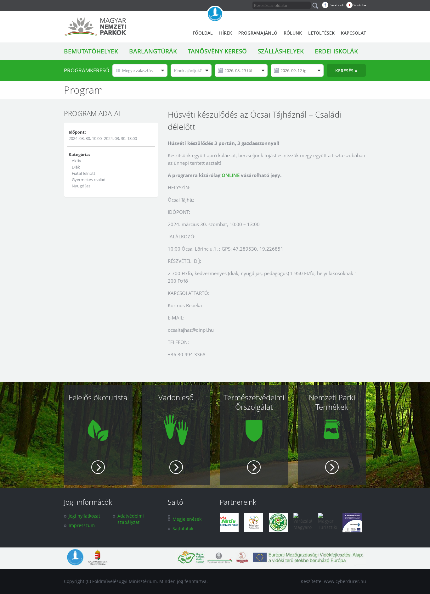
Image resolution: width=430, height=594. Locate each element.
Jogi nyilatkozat (84, 516)
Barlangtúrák (153, 51)
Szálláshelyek (281, 51)
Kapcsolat (353, 33)
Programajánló (257, 33)
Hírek (225, 33)
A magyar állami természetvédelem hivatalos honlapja (215, 14)
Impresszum (82, 525)
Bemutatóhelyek (91, 51)
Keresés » (346, 71)
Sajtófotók (183, 528)
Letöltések (321, 33)
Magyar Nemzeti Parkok (95, 26)
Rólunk (293, 33)
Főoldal (203, 33)
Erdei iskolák (336, 51)
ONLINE (231, 175)
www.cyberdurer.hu (345, 581)
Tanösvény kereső (217, 51)
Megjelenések (187, 519)
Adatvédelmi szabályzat (130, 519)
